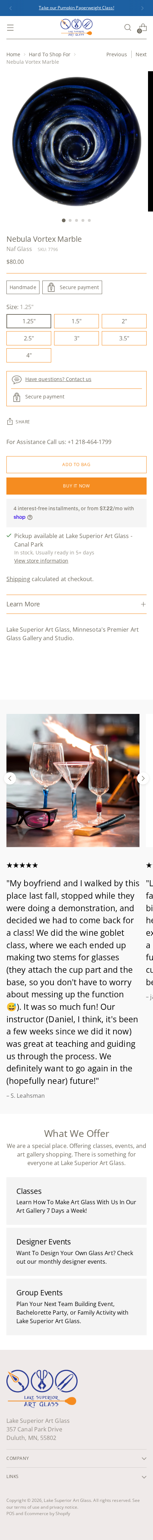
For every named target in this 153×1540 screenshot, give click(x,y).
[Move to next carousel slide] (143, 778)
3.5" (124, 338)
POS (10, 1513)
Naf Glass (19, 249)
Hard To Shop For (49, 54)
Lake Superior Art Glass (67, 1500)
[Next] (142, 8)
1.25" (29, 321)
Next (141, 54)
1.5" (76, 321)
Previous (116, 54)
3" (76, 338)
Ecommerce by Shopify (47, 1513)
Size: (19, 307)
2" (124, 321)
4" (29, 355)
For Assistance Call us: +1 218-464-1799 (58, 442)
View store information (41, 560)
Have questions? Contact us (58, 379)
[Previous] (11, 8)
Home (13, 54)
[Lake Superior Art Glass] (76, 27)
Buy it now (76, 486)
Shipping (18, 579)
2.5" (29, 338)
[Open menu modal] (10, 27)
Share (23, 422)
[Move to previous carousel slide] (10, 778)
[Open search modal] (127, 27)
